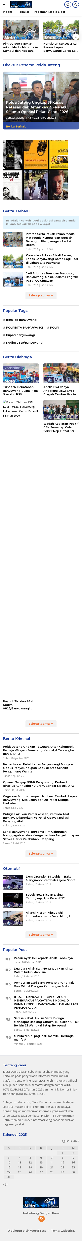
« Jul (5, 1184)
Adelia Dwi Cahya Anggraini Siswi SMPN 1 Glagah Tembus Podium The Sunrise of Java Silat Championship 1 (61, 390)
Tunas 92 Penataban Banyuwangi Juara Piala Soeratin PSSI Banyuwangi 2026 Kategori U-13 (20, 390)
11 (19, 1162)
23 (73, 1167)
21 (51, 1167)
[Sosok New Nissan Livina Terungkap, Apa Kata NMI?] (13, 900)
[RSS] (41, 1219)
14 (51, 1162)
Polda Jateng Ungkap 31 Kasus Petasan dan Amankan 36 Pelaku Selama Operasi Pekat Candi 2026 (37, 107)
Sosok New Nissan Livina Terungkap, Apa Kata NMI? (45, 896)
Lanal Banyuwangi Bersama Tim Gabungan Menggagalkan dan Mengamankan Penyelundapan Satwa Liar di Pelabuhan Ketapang (41, 835)
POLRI (54, 327)
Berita (9, 117)
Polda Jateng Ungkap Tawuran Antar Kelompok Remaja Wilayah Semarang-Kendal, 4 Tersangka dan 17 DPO (38, 750)
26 (30, 1172)
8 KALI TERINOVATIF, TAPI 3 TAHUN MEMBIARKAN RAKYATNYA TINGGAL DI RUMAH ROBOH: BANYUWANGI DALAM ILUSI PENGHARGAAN (46, 1002)
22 (62, 1167)
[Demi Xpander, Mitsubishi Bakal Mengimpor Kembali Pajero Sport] (13, 882)
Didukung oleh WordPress (27, 1230)
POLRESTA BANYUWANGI (24, 327)
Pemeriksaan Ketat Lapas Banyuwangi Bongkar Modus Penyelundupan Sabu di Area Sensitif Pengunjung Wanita (38, 768)
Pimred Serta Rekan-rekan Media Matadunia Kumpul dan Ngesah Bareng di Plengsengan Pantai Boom (20, 47)
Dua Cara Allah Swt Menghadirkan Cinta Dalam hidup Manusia (43, 970)
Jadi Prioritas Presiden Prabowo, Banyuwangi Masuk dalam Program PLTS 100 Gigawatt (52, 277)
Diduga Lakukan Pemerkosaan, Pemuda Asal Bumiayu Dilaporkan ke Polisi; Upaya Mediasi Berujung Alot (36, 817)
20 (41, 1167)
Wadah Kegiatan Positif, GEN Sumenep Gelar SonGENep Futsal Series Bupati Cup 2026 (61, 427)
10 (8, 1162)
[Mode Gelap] (67, 4)
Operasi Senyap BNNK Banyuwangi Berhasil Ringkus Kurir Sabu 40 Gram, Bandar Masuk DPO (38, 784)
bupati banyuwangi (20, 335)
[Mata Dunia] (20, 4)
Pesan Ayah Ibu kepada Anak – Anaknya (43, 958)
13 (41, 1162)
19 (30, 1167)
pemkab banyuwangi (21, 320)
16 (73, 1162)
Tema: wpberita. (63, 1230)
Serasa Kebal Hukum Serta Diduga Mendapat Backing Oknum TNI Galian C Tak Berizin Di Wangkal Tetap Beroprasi (46, 1021)
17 (8, 1167)
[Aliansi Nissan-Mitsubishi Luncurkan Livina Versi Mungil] (13, 918)
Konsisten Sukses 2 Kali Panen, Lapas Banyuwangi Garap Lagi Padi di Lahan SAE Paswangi (60, 47)
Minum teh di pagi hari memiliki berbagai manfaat (44, 1037)
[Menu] (5, 4)
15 (62, 1162)
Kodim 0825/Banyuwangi (24, 342)
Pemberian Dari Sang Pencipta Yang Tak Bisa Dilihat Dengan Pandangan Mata (44, 984)
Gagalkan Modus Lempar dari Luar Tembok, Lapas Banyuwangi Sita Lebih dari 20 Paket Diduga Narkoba (40, 799)
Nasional (19, 117)
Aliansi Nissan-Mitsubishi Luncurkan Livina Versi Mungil (48, 914)
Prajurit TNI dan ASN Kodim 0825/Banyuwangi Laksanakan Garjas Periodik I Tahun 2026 (19, 705)
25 (19, 1172)
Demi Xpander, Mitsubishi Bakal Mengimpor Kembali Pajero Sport (50, 878)
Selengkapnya (40, 295)
